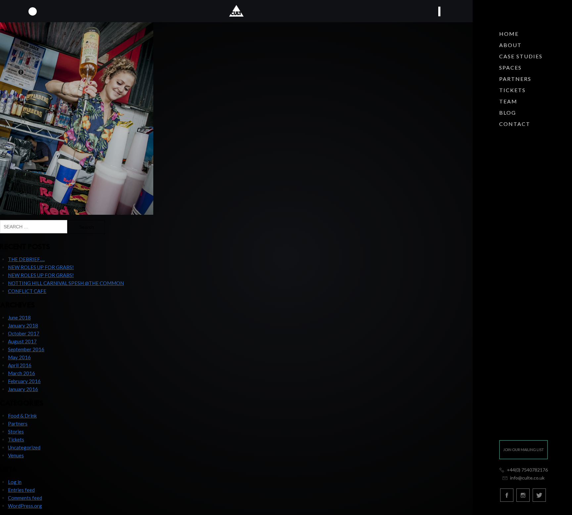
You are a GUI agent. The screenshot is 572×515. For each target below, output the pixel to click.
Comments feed (25, 498)
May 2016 (19, 357)
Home (509, 33)
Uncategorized (24, 447)
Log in (15, 482)
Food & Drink (22, 416)
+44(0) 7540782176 (527, 470)
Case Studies (521, 56)
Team (508, 101)
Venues (16, 455)
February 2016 (24, 381)
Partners (515, 79)
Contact (514, 124)
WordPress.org (25, 506)
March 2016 (21, 373)
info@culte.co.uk (526, 478)
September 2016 (26, 349)
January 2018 (23, 325)
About (510, 45)
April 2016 (19, 365)
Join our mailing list (523, 449)
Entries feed (21, 490)
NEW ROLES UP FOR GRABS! (41, 267)
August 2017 (22, 341)
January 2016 (23, 389)
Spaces (510, 67)
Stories (16, 431)
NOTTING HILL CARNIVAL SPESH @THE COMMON (66, 283)
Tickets (512, 90)
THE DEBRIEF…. (26, 259)
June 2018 (19, 317)
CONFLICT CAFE (27, 291)
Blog (507, 112)
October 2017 (23, 333)
